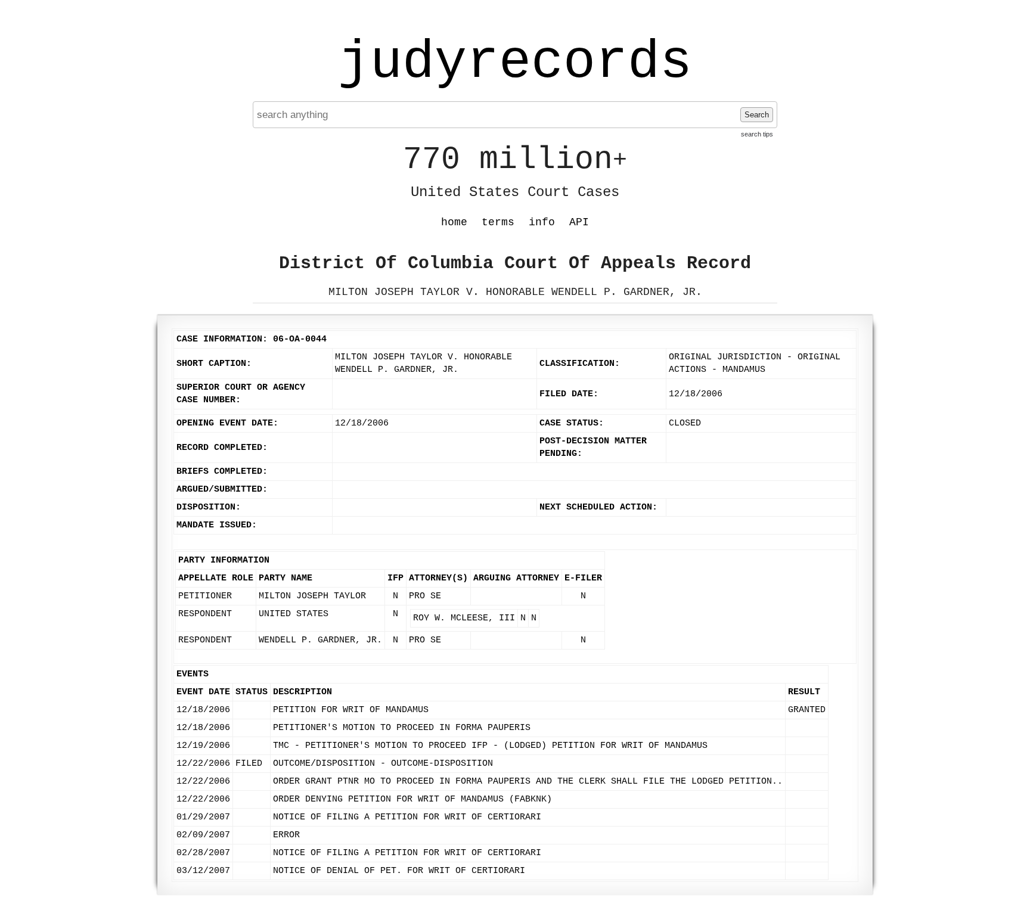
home (454, 222)
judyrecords (515, 62)
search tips (757, 134)
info (542, 222)
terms (498, 222)
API (579, 222)
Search (756, 114)
